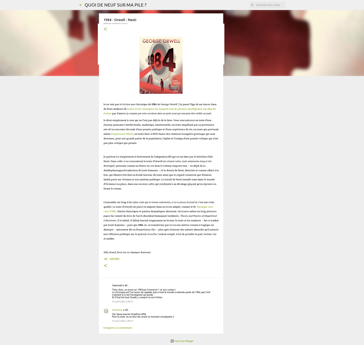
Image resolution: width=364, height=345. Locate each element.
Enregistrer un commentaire (118, 327)
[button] (105, 29)
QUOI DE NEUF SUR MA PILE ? (115, 4)
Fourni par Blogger (184, 341)
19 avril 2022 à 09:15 (122, 301)
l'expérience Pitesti (122, 134)
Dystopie (114, 259)
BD (106, 259)
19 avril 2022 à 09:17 (122, 321)
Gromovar (117, 310)
